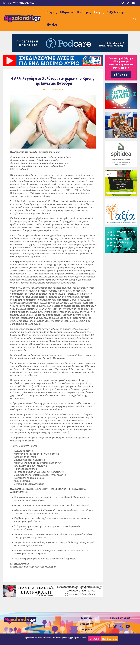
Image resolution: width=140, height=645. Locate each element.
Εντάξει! (94, 639)
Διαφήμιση (87, 629)
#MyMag (51, 24)
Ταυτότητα (87, 618)
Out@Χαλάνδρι (115, 12)
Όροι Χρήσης (86, 623)
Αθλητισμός (67, 12)
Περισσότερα (109, 639)
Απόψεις (99, 12)
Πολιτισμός (84, 12)
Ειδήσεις (51, 12)
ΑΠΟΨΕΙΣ (59, 89)
